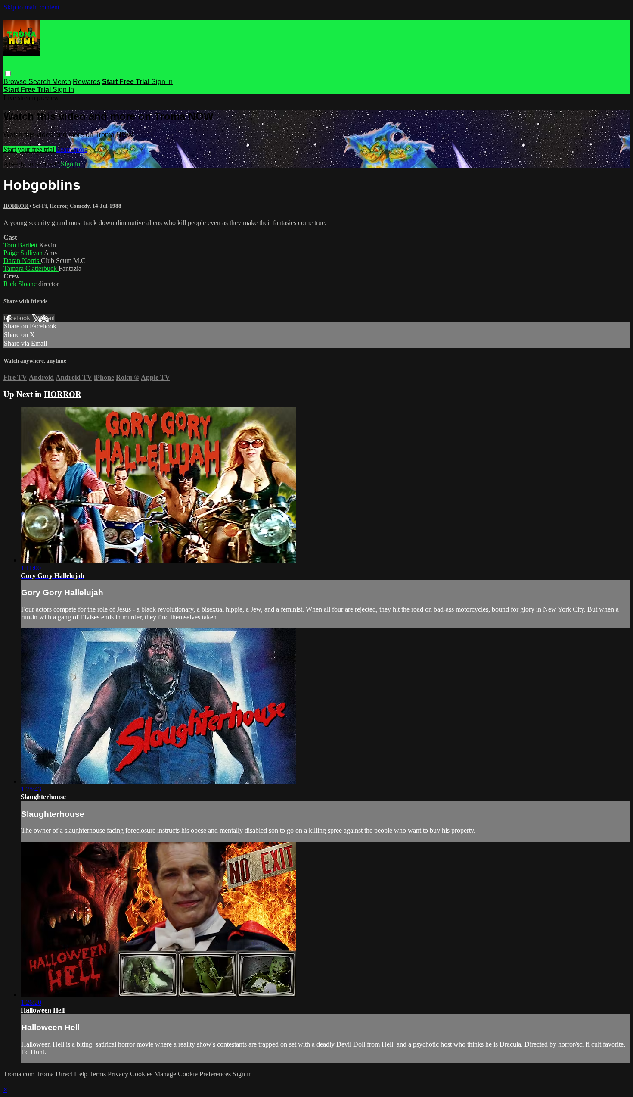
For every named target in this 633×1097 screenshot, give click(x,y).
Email (47, 318)
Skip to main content (31, 7)
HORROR (16, 206)
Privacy (119, 1074)
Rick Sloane (20, 284)
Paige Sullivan (23, 252)
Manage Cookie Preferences (193, 1074)
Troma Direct (54, 1074)
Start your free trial (29, 149)
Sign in (162, 81)
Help (81, 1074)
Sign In (63, 89)
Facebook (17, 318)
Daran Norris (22, 260)
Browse (15, 81)
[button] (8, 73)
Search (40, 81)
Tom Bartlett (21, 245)
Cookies (142, 1074)
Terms (98, 1074)
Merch (61, 81)
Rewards (86, 81)
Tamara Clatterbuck (31, 268)
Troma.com (18, 1074)
